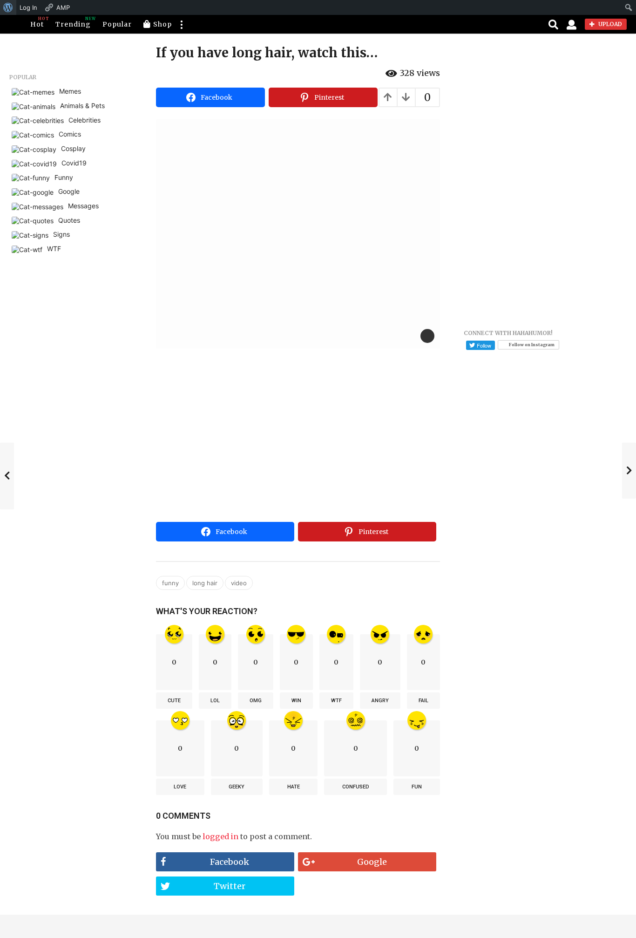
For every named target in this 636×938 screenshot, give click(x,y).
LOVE (180, 787)
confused (355, 787)
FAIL (423, 701)
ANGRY (380, 701)
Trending (73, 22)
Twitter (229, 886)
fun (417, 787)
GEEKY (236, 787)
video (239, 583)
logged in (220, 836)
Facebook (229, 861)
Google (372, 861)
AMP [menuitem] (63, 7)
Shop (162, 24)
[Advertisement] (298, 448)
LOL (215, 701)
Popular (117, 24)
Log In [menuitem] (28, 7)
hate (293, 787)
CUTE (174, 701)
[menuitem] (8, 7)
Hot (37, 22)
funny (170, 583)
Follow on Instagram (532, 344)
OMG (256, 701)
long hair (204, 583)
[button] (181, 24)
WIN (296, 701)
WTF (336, 701)
